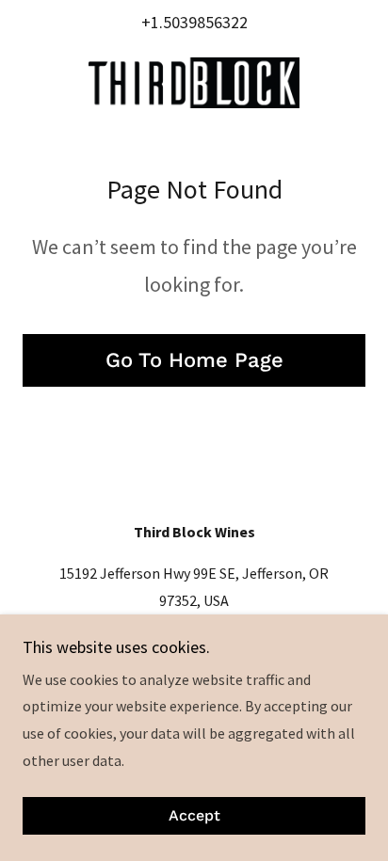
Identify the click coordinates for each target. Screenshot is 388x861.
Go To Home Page (194, 360)
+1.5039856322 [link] (194, 22)
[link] (194, 82)
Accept (194, 816)
